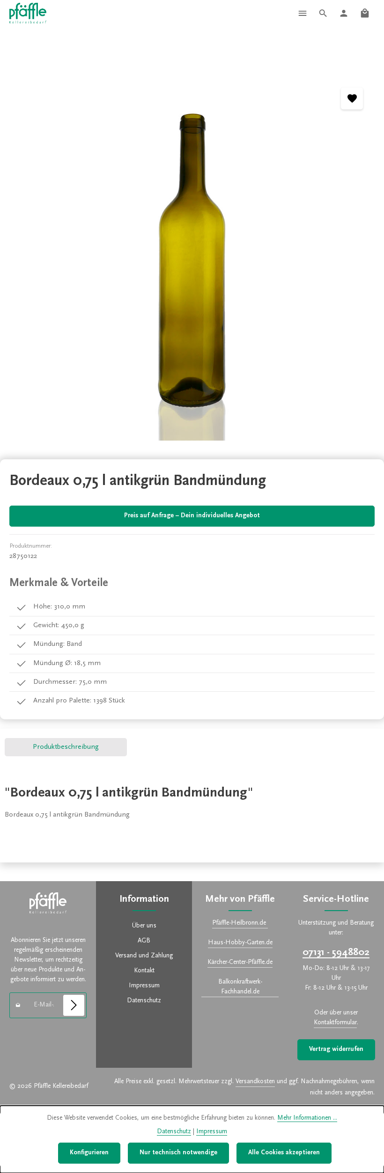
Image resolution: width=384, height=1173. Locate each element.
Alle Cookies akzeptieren (284, 1153)
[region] (192, 258)
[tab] (66, 747)
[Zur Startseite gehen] (27, 13)
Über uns (144, 926)
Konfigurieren (89, 1153)
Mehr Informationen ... (307, 1118)
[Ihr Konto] (343, 13)
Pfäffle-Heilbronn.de (240, 923)
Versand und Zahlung (144, 956)
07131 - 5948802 (336, 953)
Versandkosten (255, 1082)
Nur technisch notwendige (178, 1153)
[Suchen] (323, 13)
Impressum (144, 986)
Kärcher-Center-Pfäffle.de (240, 962)
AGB (144, 941)
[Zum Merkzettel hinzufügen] (352, 98)
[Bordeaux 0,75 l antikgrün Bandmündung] (191, 258)
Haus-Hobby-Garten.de (240, 943)
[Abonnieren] (73, 1005)
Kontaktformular (335, 1023)
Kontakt (144, 971)
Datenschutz (144, 1001)
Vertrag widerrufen (336, 1049)
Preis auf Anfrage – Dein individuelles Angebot (192, 516)
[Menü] (302, 13)
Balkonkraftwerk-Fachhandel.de (240, 987)
